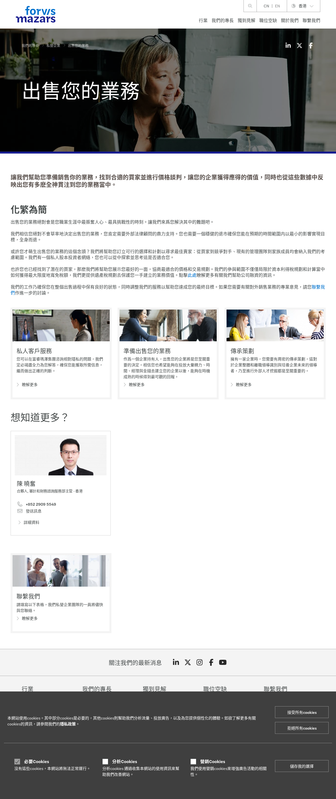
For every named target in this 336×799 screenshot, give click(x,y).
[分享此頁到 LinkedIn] (288, 45)
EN (277, 6)
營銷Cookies (212, 761)
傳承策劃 (242, 350)
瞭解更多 (30, 384)
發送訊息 (33, 511)
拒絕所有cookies (302, 728)
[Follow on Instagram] (199, 662)
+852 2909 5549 (40, 504)
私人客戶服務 (34, 350)
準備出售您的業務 (147, 350)
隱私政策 (68, 724)
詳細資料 (31, 522)
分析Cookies (124, 761)
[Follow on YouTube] (223, 662)
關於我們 (290, 20)
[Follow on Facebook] (211, 662)
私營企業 (53, 45)
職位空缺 (268, 20)
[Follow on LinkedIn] (176, 662)
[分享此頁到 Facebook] (310, 45)
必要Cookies (36, 761)
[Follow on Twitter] (187, 662)
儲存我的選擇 (302, 766)
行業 (203, 20)
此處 (192, 275)
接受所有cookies (302, 712)
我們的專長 (223, 20)
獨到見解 (246, 20)
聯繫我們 (311, 20)
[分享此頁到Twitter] (299, 45)
